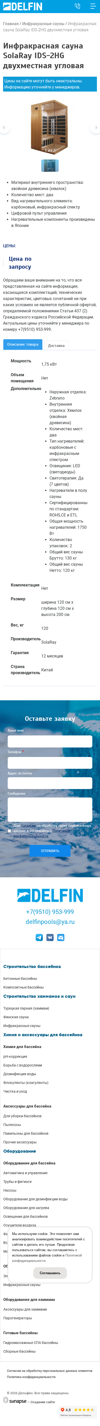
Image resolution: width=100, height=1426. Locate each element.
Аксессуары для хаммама (25, 1309)
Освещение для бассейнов (25, 1216)
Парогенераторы (17, 1318)
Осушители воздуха (19, 1225)
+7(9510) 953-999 (50, 911)
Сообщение (16, 793)
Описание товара (22, 344)
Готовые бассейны (20, 1333)
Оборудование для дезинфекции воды (35, 1199)
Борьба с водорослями (22, 1065)
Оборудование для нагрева (26, 1208)
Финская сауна (16, 1017)
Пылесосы (12, 1125)
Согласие (28, 825)
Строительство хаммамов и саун (39, 996)
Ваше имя (16, 730)
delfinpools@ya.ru (50, 921)
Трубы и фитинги (17, 1182)
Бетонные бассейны (20, 978)
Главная (11, 23)
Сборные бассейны (19, 1351)
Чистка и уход (15, 1091)
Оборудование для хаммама (29, 1299)
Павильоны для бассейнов (25, 1133)
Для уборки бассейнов (22, 1116)
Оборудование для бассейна (29, 1163)
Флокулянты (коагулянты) (25, 1083)
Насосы (9, 1190)
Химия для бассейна (22, 1046)
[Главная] (22, 6)
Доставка (56, 345)
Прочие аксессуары (20, 1142)
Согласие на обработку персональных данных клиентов (49, 1371)
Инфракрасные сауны (43, 23)
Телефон (14, 752)
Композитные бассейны (23, 987)
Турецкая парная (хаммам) (26, 1008)
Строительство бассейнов (32, 966)
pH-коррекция (15, 1056)
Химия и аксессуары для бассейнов (42, 1035)
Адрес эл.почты (20, 773)
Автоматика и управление (25, 1173)
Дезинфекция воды (19, 1074)
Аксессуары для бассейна (27, 1106)
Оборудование (19, 1151)
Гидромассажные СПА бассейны (30, 1343)
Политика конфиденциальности (31, 1377)
